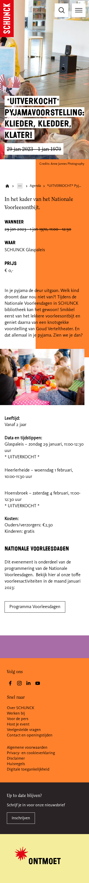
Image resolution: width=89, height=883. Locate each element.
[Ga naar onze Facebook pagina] (10, 683)
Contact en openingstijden (29, 735)
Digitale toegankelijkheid (28, 769)
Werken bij (16, 713)
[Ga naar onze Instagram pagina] (19, 683)
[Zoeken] (61, 10)
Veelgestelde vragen (24, 730)
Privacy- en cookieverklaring (31, 753)
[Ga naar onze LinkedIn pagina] (28, 683)
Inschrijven (21, 818)
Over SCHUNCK (20, 708)
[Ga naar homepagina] (7, 186)
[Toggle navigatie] (79, 10)
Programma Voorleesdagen (34, 607)
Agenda (35, 186)
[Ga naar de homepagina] (7, 18)
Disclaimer (16, 758)
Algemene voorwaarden (27, 748)
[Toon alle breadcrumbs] (20, 186)
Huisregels (16, 764)
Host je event (18, 724)
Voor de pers (17, 719)
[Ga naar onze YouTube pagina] (37, 683)
